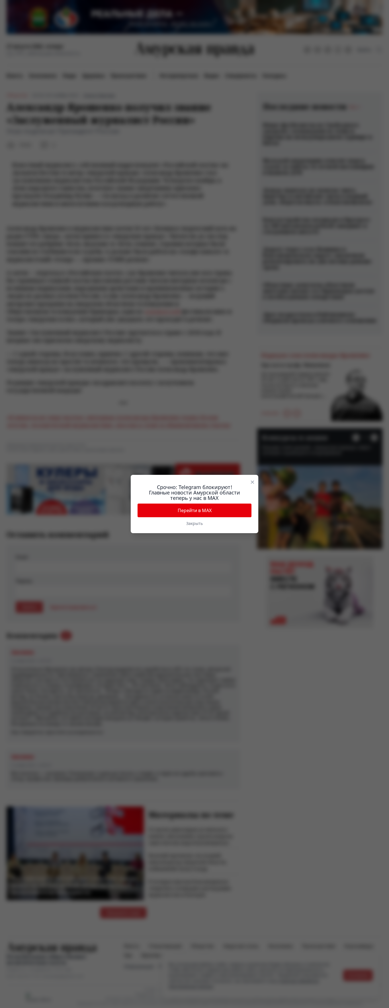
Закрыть (194, 523)
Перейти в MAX (195, 510)
